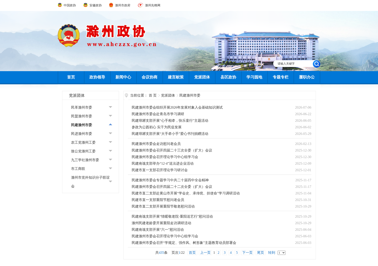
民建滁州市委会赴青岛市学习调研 (158, 114)
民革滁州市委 (81, 107)
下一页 (247, 252)
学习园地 (254, 77)
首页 (71, 77)
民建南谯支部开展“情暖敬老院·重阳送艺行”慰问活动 (172, 216)
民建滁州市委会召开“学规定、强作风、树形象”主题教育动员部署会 (184, 243)
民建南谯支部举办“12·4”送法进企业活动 (163, 163)
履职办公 (307, 77)
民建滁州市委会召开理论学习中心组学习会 (165, 157)
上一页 (205, 252)
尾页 (260, 252)
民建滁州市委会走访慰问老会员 (156, 144)
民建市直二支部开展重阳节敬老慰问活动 (163, 206)
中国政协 (70, 5)
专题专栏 (281, 77)
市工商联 (78, 169)
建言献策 (176, 77)
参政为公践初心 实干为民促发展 (157, 127)
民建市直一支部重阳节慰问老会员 (158, 200)
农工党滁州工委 (83, 142)
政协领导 (97, 77)
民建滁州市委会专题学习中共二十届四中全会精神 (170, 180)
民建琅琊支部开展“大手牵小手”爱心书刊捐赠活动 (170, 134)
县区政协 (228, 77)
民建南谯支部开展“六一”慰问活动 (158, 229)
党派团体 (202, 77)
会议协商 (150, 77)
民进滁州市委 (81, 134)
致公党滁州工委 (83, 151)
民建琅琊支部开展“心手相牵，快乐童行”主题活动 (170, 120)
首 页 (153, 95)
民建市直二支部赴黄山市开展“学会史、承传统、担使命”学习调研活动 (186, 193)
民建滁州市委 (81, 125)
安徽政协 (95, 5)
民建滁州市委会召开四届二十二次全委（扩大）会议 (172, 186)
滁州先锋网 (152, 5)
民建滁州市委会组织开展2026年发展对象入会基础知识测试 (177, 107)
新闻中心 (123, 77)
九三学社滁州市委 (85, 160)
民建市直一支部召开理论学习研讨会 (160, 170)
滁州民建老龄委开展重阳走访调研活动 (161, 223)
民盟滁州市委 (81, 116)
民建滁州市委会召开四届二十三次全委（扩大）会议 (172, 150)
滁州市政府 (122, 5)
